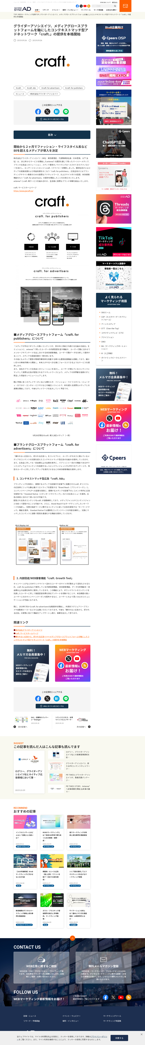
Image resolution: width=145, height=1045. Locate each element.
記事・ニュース (29, 1015)
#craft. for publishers (74, 88)
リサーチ (45, 10)
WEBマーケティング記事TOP (28, 14)
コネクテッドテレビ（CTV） (113, 332)
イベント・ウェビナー (71, 1015)
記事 (36, 10)
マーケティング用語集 (112, 1020)
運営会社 (114, 2)
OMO (103, 341)
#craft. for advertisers (50, 88)
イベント (55, 10)
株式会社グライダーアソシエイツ (28, 630)
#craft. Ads (31, 88)
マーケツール (86, 10)
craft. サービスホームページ (26, 633)
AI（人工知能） (107, 353)
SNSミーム (105, 312)
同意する (119, 1037)
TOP (15, 14)
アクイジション (107, 337)
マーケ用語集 (98, 10)
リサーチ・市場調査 (31, 1020)
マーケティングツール (112, 1015)
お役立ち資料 (111, 10)
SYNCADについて (105, 2)
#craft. (18, 88)
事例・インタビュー (70, 10)
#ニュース (20, 93)
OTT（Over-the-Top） (110, 328)
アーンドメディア (108, 324)
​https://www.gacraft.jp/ (23, 190)
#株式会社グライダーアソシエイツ (44, 93)
